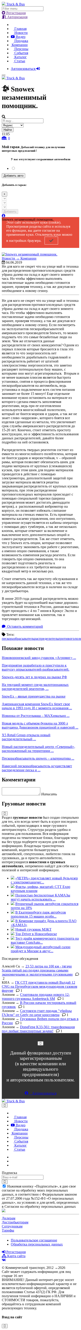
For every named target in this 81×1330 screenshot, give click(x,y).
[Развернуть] (5, 813)
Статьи (19, 61)
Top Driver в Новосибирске (36, 934)
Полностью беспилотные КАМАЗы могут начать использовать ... (40, 897)
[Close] (40, 1043)
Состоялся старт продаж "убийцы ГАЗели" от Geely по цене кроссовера (37, 1013)
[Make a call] (12, 1165)
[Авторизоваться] (3, 216)
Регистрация (15, 13)
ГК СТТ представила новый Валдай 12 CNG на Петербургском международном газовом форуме (39, 986)
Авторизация (16, 17)
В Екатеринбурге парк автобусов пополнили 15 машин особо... (38, 914)
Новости (21, 33)
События (21, 53)
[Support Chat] (12, 1161)
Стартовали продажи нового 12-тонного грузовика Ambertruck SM (36, 997)
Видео (20, 37)
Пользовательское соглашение (34, 1240)
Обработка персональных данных (37, 1244)
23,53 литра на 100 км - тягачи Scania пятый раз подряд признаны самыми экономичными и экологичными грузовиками (37, 970)
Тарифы (8, 1230)
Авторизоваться (23, 69)
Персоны (21, 49)
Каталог (20, 57)
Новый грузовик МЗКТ (33, 929)
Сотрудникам (12, 1226)
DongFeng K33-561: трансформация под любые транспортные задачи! (38, 1029)
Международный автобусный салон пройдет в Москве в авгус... (40, 949)
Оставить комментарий (24, 626)
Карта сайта (15, 1256)
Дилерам (8, 1218)
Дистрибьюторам (15, 1222)
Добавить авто (13, 175)
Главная (20, 29)
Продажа (21, 41)
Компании (19, 45)
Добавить (10, 211)
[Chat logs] (12, 1157)
